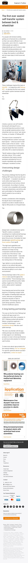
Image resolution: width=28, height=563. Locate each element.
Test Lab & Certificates (8, 476)
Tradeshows (6, 463)
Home (3, 10)
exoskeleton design (8, 325)
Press (4, 459)
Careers (5, 457)
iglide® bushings (15, 240)
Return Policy (6, 490)
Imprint (19, 527)
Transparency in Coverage (9, 530)
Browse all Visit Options (8, 488)
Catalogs (5, 472)
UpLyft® (4, 87)
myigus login (6, 468)
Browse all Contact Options (9, 486)
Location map (19, 525)
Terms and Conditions (9, 528)
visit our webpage (20, 348)
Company (12, 524)
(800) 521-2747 (8, 482)
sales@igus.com (8, 484)
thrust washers (6, 242)
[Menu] (26, 7)
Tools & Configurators (8, 470)
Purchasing (12, 525)
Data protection (7, 527)
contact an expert (16, 352)
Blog (4, 461)
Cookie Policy (14, 527)
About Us (5, 455)
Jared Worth (7, 33)
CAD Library (5, 474)
